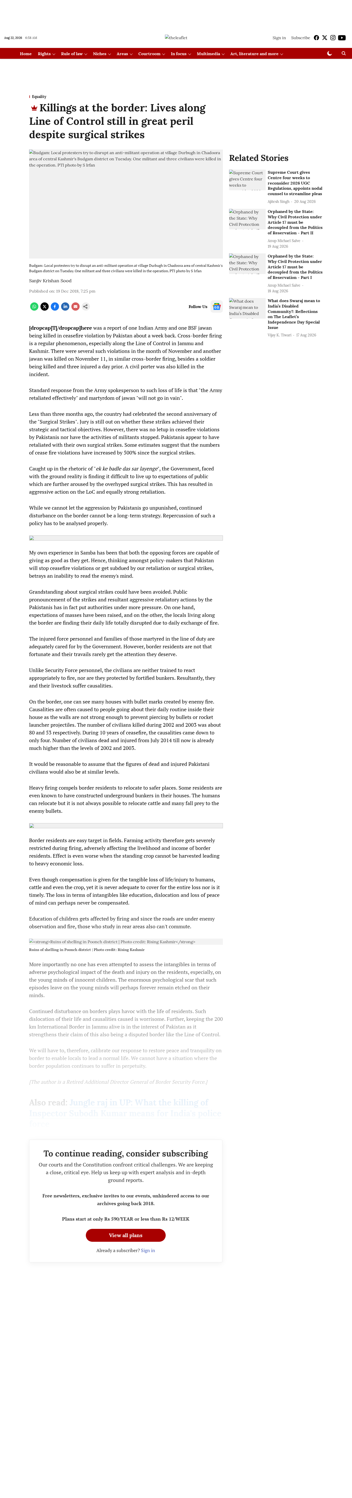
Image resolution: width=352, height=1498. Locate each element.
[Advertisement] (176, 13)
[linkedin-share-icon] (65, 309)
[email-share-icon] (75, 309)
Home (26, 53)
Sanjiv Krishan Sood (50, 281)
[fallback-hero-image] (247, 180)
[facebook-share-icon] (55, 309)
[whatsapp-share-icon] (34, 309)
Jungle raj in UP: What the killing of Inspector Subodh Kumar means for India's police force (125, 1113)
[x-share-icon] (44, 309)
